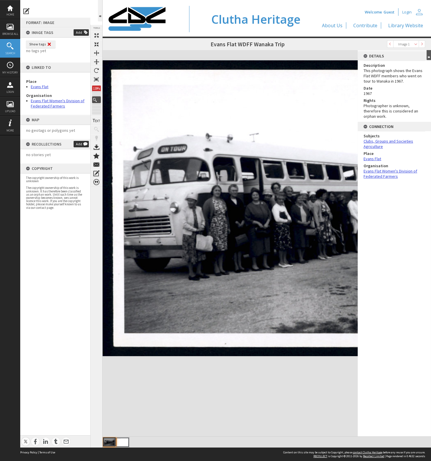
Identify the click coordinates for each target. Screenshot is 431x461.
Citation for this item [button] (96, 182)
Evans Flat (39, 86)
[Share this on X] (25, 438)
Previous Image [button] (390, 44)
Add (79, 32)
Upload (10, 111)
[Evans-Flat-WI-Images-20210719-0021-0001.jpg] (109, 442)
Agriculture (373, 146)
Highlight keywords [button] (96, 138)
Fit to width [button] (96, 53)
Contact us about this (96, 164)
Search (10, 53)
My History (10, 72)
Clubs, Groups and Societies (388, 141)
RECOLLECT (320, 456)
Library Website (405, 25)
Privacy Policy (28, 452)
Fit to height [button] (96, 61)
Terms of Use (47, 452)
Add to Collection (96, 155)
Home (10, 14)
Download (96, 147)
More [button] (10, 130)
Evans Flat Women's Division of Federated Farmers (57, 103)
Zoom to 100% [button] (96, 79)
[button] (96, 99)
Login (10, 92)
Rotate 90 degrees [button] (96, 70)
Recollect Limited (373, 456)
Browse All (10, 34)
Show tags (37, 44)
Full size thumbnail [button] (96, 35)
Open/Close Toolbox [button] (100, 10)
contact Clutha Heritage (367, 452)
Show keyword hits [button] (96, 129)
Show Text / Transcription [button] (96, 120)
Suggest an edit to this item (26, 11)
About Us (332, 25)
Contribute (365, 25)
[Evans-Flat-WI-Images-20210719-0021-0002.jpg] (122, 442)
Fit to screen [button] (96, 44)
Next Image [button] (422, 44)
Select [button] (416, 44)
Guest (389, 12)
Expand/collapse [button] (429, 55)
